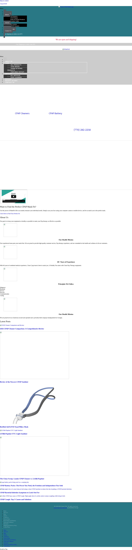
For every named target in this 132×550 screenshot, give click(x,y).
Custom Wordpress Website (60, 507)
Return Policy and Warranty (10, 520)
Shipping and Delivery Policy (10, 525)
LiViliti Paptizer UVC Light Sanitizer (13, 434)
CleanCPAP (3, 4)
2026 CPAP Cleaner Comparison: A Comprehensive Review (22, 329)
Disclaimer (6, 524)
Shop (5, 514)
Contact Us (8, 31)
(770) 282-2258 (82, 130)
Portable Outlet (14, 21)
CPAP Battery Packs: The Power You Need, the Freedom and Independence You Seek (31, 486)
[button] (66, 8)
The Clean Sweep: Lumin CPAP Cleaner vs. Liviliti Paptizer (22, 479)
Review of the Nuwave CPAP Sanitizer (14, 382)
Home (5, 511)
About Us (6, 512)
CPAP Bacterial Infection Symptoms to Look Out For (19, 493)
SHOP (7, 14)
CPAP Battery (55, 113)
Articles (5, 515)
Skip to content (4, 1)
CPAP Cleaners (14, 26)
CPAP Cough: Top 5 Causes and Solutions (15, 499)
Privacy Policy (7, 519)
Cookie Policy (7, 527)
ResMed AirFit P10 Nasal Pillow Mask (14, 427)
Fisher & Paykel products (15, 69)
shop (7, 63)
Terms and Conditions (8, 522)
